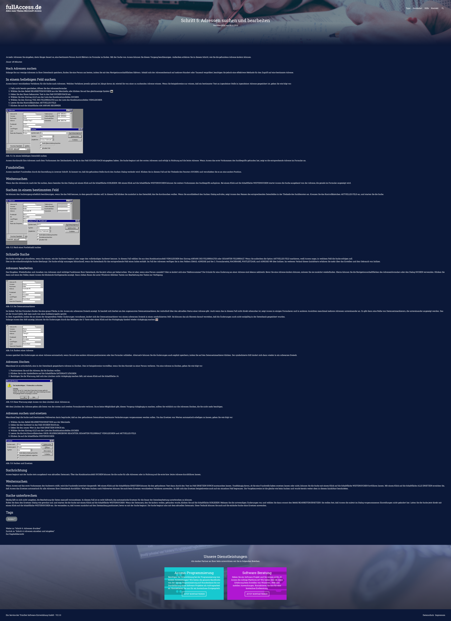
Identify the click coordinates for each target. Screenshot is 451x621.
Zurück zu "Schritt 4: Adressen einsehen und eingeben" (30, 531)
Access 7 (11, 519)
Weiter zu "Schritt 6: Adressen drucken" (23, 528)
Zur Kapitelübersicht (15, 534)
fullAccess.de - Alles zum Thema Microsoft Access (23, 8)
